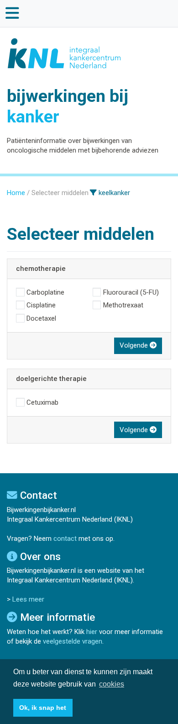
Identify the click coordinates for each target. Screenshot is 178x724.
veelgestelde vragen (72, 641)
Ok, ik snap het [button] (42, 707)
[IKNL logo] (65, 53)
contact (65, 538)
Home (16, 193)
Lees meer (28, 599)
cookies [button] (111, 684)
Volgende (135, 345)
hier (91, 632)
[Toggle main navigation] (12, 13)
